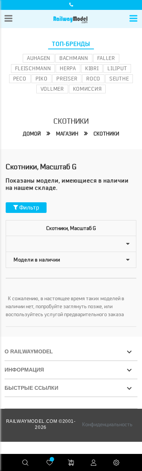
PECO (20, 79)
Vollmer (52, 89)
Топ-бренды (71, 44)
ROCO (93, 79)
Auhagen (38, 58)
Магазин (67, 134)
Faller (106, 58)
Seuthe (119, 79)
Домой (32, 134)
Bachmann (73, 58)
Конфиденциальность (107, 424)
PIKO (42, 79)
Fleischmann (33, 68)
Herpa (68, 68)
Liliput (117, 68)
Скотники (106, 134)
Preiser (66, 79)
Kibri (92, 68)
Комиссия (87, 89)
